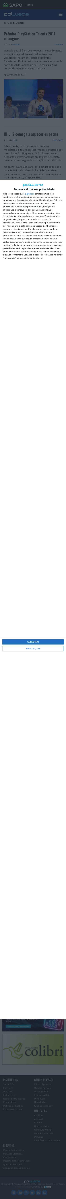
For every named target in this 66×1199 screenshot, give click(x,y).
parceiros (29, 194)
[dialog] (33, 599)
